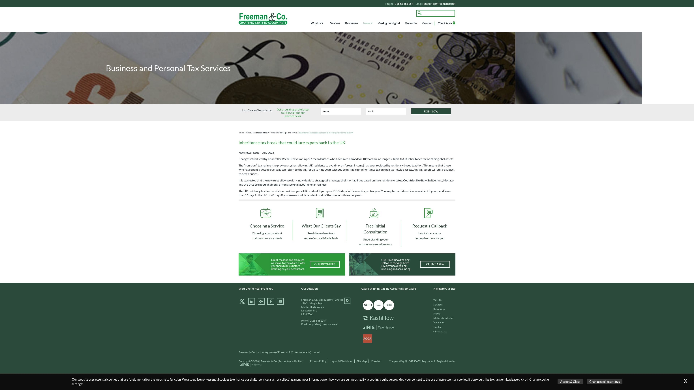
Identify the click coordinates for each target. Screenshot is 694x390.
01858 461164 (318, 320)
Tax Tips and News (260, 132)
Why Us (316, 23)
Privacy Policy (318, 361)
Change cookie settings (604, 382)
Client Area (445, 23)
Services (335, 23)
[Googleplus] (261, 304)
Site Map (362, 361)
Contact (427, 23)
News (366, 23)
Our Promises (324, 264)
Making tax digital (389, 23)
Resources (351, 23)
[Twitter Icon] (242, 304)
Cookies (375, 361)
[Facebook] (270, 304)
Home (241, 132)
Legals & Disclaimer (342, 361)
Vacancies (411, 23)
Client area (435, 264)
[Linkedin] (251, 304)
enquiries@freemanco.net (439, 3)
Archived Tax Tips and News (284, 132)
